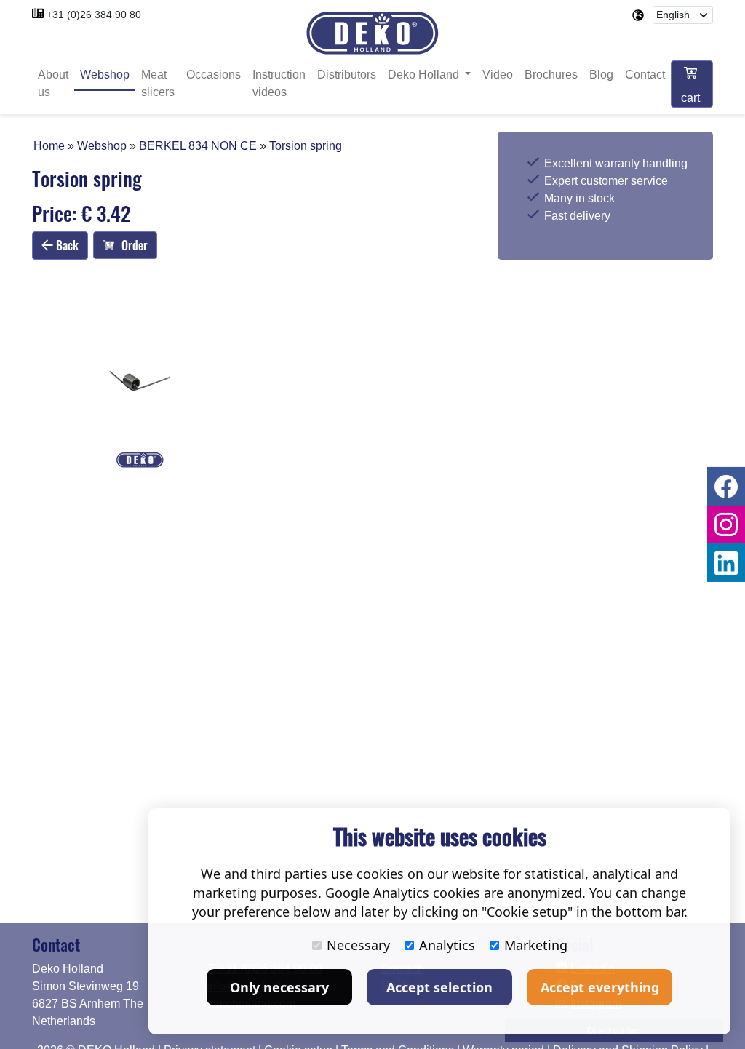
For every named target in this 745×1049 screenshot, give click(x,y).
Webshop (105, 74)
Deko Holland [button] (425, 74)
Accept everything (600, 987)
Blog (601, 74)
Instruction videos (279, 83)
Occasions (213, 74)
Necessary (358, 945)
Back (66, 245)
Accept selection (439, 987)
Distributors (346, 74)
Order (134, 245)
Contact (645, 74)
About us (53, 83)
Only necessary (279, 987)
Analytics (447, 945)
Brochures (551, 74)
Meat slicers (158, 83)
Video (497, 74)
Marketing (535, 945)
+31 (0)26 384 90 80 (94, 14)
